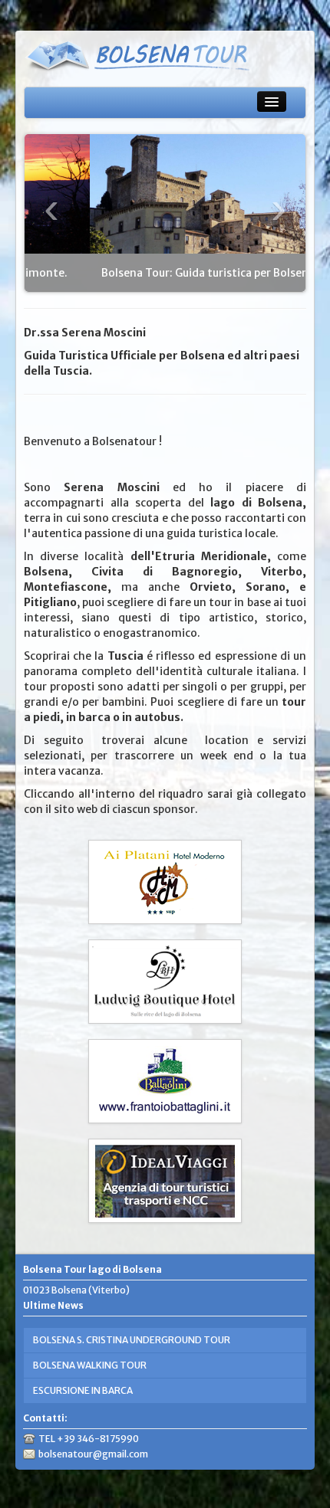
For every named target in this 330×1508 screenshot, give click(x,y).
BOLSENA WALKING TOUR (90, 1365)
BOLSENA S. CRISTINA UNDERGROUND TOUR (131, 1340)
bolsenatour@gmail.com (93, 1454)
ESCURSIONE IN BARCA (83, 1390)
